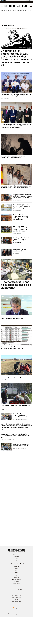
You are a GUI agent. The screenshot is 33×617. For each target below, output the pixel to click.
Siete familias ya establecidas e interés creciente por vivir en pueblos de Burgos (20, 229)
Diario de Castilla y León (16, 594)
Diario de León (16, 592)
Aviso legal (7, 613)
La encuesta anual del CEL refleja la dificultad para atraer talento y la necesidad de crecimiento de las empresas (16, 126)
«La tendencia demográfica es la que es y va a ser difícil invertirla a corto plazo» (15, 317)
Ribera (8, 11)
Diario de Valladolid (16, 595)
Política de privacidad (14, 613)
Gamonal (13, 2)
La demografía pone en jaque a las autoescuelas (21, 445)
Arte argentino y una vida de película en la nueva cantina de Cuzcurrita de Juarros (22, 196)
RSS (16, 560)
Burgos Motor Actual (16, 579)
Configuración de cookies (16, 614)
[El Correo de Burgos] (16, 6)
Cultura (16, 575)
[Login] (31, 6)
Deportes (16, 572)
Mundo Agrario (16, 583)
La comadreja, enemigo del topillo (12, 377)
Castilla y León (27, 11)
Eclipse (8, 2)
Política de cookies (24, 613)
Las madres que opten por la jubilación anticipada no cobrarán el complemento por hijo (15, 435)
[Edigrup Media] (16, 607)
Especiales (16, 577)
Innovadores (16, 585)
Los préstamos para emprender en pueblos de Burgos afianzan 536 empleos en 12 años (16, 95)
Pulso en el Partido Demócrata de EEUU (19, 250)
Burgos (3, 11)
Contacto (16, 558)
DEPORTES (19, 11)
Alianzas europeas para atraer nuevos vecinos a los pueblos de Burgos (22, 206)
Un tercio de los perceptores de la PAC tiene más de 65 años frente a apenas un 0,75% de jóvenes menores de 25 (16, 58)
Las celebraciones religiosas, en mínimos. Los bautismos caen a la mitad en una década (16, 186)
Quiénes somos (16, 554)
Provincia (16, 570)
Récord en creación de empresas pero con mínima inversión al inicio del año (15, 347)
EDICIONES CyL (28, 0)
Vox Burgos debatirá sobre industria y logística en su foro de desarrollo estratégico (22, 240)
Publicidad (16, 556)
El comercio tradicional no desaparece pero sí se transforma (16, 284)
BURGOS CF (13, 11)
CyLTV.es (16, 599)
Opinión (16, 586)
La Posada (16, 581)
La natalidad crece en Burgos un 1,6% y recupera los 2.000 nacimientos (13, 156)
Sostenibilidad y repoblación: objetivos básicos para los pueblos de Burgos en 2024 (22, 217)
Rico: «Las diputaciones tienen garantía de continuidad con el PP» (21, 415)
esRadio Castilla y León (16, 601)
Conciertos (26, 2)
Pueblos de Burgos (19, 2)
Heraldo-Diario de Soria (16, 597)
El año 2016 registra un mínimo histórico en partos (15, 406)
